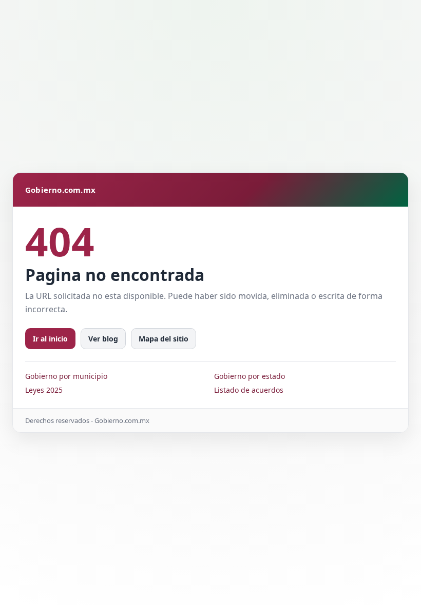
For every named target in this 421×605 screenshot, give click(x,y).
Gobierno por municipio (66, 376)
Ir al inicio (50, 339)
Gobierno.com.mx (60, 190)
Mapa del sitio (163, 339)
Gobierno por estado (249, 376)
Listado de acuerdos (248, 390)
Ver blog (103, 339)
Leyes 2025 (44, 390)
